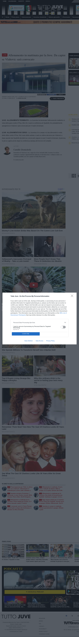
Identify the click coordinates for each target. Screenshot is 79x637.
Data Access (39, 341)
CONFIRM (25, 334)
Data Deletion (28, 341)
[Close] (72, 296)
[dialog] (39, 318)
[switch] (63, 327)
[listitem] (39, 322)
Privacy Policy (50, 341)
